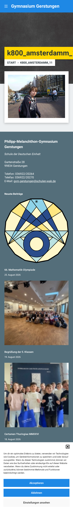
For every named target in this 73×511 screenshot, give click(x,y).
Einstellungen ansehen (36, 502)
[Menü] (6, 6)
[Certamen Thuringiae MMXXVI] (36, 395)
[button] (67, 446)
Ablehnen (36, 492)
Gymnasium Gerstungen (35, 6)
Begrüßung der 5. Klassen (18, 351)
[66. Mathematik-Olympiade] (36, 230)
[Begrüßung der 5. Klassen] (36, 313)
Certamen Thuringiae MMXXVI (21, 434)
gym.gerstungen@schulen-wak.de (35, 181)
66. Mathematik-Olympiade (19, 269)
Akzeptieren (36, 483)
